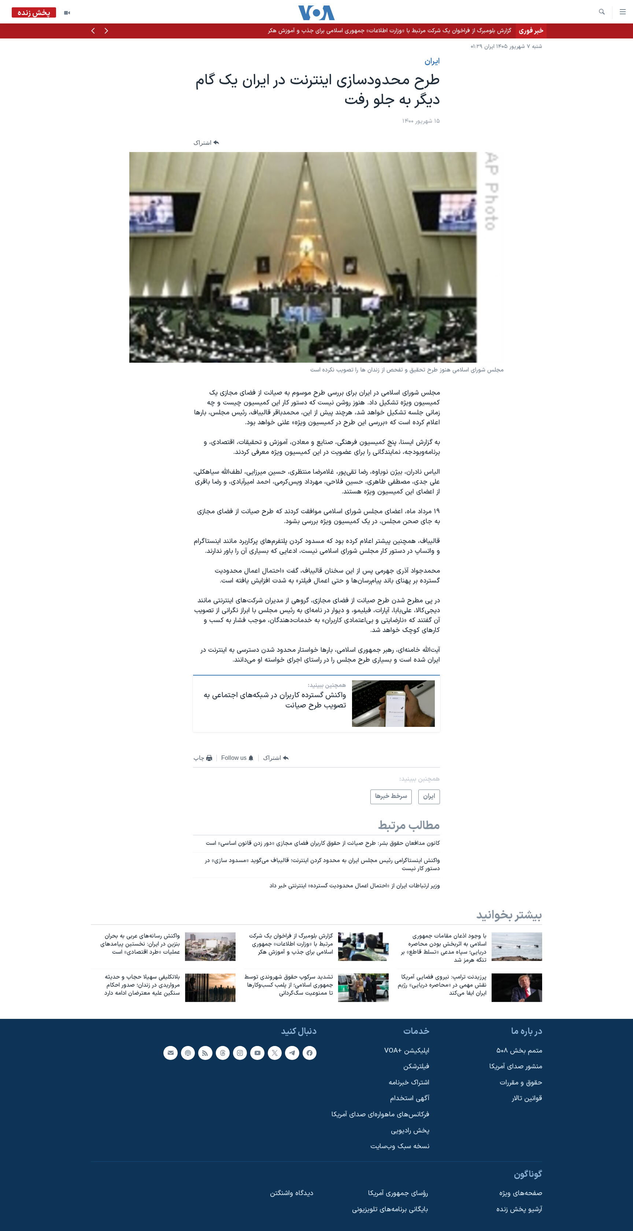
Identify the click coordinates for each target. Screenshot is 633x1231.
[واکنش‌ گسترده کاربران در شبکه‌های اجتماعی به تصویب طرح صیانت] (393, 703)
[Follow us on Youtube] (257, 1053)
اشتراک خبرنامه (409, 1083)
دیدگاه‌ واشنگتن (291, 1193)
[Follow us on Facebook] (309, 1053)
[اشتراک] (170, 1053)
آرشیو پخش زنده (519, 1210)
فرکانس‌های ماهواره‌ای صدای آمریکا (380, 1115)
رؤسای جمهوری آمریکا (398, 1193)
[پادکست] (188, 1053)
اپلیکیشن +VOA (406, 1051)
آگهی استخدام (409, 1099)
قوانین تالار (527, 1099)
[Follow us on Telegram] (292, 1053)
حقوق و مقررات (521, 1083)
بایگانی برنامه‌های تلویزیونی (390, 1210)
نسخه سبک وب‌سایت (399, 1146)
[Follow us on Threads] (223, 1053)
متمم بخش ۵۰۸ (519, 1051)
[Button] (206, 143)
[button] (106, 31)
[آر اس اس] (205, 1053)
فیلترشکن (416, 1067)
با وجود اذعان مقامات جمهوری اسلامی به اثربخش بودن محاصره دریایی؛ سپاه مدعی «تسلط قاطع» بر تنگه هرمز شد (373, 30)
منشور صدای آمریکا (515, 1067)
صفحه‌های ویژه (520, 1193)
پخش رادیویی (410, 1131)
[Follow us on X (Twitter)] (275, 1053)
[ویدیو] (67, 12)
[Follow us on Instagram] (240, 1053)
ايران (432, 61)
